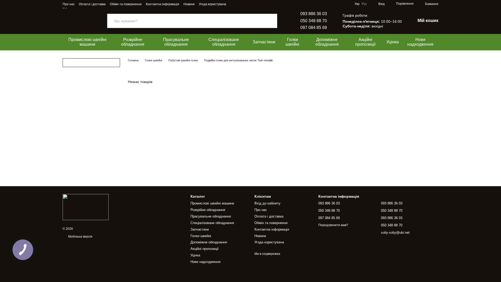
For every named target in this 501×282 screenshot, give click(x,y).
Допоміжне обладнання (327, 41)
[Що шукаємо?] (273, 21)
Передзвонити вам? (333, 225)
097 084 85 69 (313, 27)
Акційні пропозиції (365, 41)
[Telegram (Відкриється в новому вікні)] (240, 4)
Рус (364, 3)
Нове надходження (420, 41)
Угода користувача (212, 4)
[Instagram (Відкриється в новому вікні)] (233, 4)
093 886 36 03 (313, 13)
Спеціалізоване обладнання (223, 41)
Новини (189, 4)
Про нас (69, 4)
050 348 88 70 (313, 21)
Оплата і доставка (92, 4)
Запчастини (264, 42)
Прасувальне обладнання (176, 41)
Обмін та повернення (126, 4)
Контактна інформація (162, 4)
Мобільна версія (79, 236)
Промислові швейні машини (87, 41)
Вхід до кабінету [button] (267, 203)
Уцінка (392, 42)
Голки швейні (292, 41)
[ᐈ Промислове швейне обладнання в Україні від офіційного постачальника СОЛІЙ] (86, 207)
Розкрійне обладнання (132, 41)
